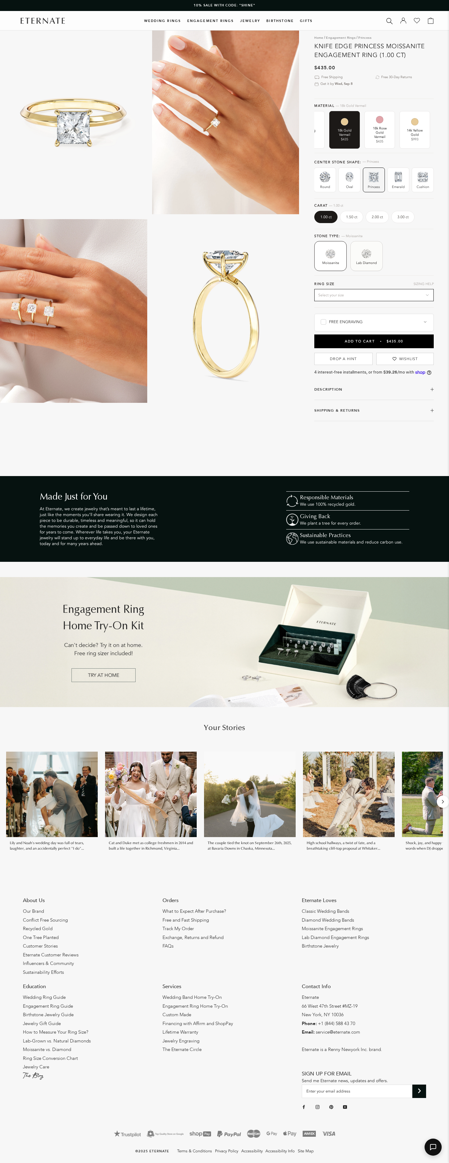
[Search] (389, 20)
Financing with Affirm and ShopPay (197, 1023)
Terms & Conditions (194, 1151)
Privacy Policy (226, 1151)
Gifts (306, 21)
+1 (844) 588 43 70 (336, 1023)
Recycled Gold (38, 929)
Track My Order (178, 929)
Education (34, 986)
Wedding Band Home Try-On (192, 997)
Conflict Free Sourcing (45, 920)
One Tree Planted (41, 937)
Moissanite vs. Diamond (47, 1049)
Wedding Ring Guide (44, 997)
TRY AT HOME (103, 675)
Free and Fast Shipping (185, 920)
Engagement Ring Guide (48, 1006)
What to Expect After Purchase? (194, 911)
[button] (433, 1147)
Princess (364, 37)
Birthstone (280, 21)
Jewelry (250, 21)
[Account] (403, 21)
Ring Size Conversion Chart (50, 1058)
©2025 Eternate (152, 1151)
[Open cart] (431, 21)
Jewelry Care (36, 1067)
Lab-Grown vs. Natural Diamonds (57, 1041)
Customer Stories (40, 946)
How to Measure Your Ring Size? (55, 1032)
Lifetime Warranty (180, 1032)
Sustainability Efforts (43, 972)
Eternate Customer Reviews (50, 955)
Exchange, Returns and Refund (193, 937)
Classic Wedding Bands (325, 911)
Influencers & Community (48, 963)
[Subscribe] (419, 1091)
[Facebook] (304, 1107)
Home (318, 37)
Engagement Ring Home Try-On (195, 1006)
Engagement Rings (210, 21)
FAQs (167, 946)
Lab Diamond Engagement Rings (335, 937)
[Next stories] (443, 802)
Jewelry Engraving (180, 1041)
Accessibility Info (280, 1151)
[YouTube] (345, 1107)
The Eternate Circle (182, 1049)
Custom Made (176, 1015)
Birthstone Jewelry (320, 946)
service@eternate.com (338, 1032)
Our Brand (33, 911)
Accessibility (252, 1151)
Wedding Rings (162, 21)
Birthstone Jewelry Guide (48, 1015)
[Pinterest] (331, 1107)
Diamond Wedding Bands (328, 920)
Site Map (306, 1151)
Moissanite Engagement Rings (332, 929)
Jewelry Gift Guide (42, 1023)
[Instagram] (317, 1107)
